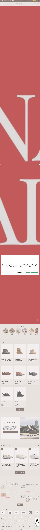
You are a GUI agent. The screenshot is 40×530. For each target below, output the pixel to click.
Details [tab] (33, 259)
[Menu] (38, 518)
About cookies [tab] (20, 259)
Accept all (32, 272)
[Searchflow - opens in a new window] (37, 257)
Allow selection (19, 272)
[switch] (37, 525)
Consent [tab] (7, 259)
